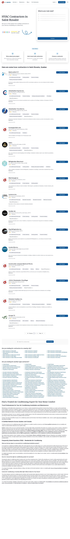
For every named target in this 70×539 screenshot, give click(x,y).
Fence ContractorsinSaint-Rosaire (10, 376)
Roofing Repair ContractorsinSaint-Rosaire (56, 392)
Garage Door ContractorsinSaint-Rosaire (55, 380)
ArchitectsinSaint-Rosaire (30, 365)
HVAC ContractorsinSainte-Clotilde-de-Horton (34, 354)
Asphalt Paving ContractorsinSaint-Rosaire (11, 366)
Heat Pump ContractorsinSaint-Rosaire (33, 381)
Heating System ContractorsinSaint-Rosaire (56, 381)
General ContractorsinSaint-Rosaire (10, 381)
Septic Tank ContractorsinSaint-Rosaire (33, 393)
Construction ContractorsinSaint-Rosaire (33, 372)
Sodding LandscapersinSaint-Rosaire (10, 394)
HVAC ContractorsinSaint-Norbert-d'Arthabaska (57, 352)
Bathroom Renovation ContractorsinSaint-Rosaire (57, 368)
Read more (11, 83)
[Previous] (25, 333)
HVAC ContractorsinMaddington (54, 354)
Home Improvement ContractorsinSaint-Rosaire (35, 384)
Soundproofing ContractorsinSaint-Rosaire (34, 394)
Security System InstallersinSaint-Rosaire (11, 393)
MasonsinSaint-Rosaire (7, 388)
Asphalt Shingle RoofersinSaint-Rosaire (33, 366)
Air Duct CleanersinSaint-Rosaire (9, 365)
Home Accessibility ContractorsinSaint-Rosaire (12, 382)
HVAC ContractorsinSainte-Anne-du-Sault (11, 354)
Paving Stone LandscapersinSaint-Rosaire (56, 388)
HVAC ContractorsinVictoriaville (9, 350)
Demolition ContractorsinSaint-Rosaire (11, 373)
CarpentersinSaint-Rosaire (8, 369)
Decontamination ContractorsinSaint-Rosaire (56, 372)
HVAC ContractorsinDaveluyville (31, 357)
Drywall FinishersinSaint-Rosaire (54, 373)
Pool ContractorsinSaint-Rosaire (54, 389)
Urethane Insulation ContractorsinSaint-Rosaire (34, 395)
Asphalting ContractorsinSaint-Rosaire (55, 366)
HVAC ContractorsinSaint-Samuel (54, 350)
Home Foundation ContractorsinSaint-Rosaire (12, 384)
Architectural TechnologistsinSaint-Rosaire (56, 365)
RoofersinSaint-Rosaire (30, 392)
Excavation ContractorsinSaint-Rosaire (55, 374)
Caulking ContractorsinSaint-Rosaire (32, 369)
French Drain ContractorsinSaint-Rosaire (33, 380)
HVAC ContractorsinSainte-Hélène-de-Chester (12, 357)
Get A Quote (62, 72)
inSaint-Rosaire (6, 364)
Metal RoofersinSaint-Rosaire (31, 388)
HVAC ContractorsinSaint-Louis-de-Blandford (56, 356)
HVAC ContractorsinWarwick (31, 352)
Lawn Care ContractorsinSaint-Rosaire (55, 386)
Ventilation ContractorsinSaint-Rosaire (55, 395)
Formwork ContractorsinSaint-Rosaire (10, 377)
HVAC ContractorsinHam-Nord (53, 357)
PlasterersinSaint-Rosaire (8, 389)
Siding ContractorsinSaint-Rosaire (54, 393)
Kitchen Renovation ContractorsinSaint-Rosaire (12, 386)
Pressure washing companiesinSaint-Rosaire (34, 390)
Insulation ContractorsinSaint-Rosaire (32, 385)
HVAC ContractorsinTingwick (31, 350)
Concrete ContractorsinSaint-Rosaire (10, 372)
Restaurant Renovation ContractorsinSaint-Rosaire (13, 392)
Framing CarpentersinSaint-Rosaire (10, 380)
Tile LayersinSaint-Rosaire (8, 395)
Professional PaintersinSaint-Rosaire (54, 390)
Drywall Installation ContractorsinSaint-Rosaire (12, 374)
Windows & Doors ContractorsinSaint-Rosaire (34, 397)
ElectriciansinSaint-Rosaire (30, 374)
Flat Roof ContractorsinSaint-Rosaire (32, 376)
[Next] (44, 333)
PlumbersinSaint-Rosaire (30, 389)
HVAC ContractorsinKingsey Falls (32, 356)
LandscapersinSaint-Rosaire (31, 386)
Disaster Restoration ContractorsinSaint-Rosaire (35, 373)
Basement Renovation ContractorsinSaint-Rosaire (35, 368)
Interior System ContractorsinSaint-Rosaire (56, 385)
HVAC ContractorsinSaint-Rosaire (10, 385)
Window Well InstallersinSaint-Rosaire (10, 397)
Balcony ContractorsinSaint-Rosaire (10, 368)
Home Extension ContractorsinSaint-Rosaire (56, 382)
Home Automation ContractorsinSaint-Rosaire (34, 382)
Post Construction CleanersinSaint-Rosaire (11, 390)
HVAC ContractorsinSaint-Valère (9, 356)
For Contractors (35, 2)
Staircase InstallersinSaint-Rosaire (54, 394)
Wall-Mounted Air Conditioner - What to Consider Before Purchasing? (29, 483)
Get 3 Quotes (62, 2)
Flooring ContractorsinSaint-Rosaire (54, 376)
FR (67, 2)
